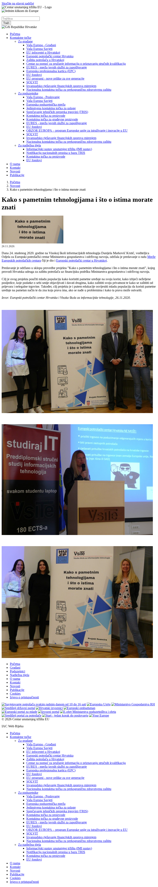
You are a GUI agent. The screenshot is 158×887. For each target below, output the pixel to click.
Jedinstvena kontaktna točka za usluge (51, 108)
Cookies (15, 693)
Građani (15, 667)
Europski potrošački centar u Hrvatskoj (81, 260)
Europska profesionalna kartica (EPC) (51, 71)
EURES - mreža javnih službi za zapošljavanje (56, 67)
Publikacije (17, 175)
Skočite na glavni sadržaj (18, 3)
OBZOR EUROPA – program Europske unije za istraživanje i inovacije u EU (77, 130)
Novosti (15, 171)
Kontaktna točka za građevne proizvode (52, 119)
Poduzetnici (17, 671)
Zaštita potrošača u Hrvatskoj (45, 60)
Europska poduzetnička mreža (45, 104)
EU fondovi (34, 75)
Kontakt (15, 167)
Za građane (25, 41)
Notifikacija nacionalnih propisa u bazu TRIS (55, 153)
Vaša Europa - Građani (41, 45)
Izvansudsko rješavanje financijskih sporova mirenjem (61, 86)
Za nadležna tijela (29, 145)
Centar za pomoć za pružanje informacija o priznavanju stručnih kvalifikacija (76, 63)
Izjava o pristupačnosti (24, 697)
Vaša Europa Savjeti (39, 49)
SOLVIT (32, 82)
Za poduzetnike (28, 93)
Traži (6, 23)
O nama (15, 164)
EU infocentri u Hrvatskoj (43, 52)
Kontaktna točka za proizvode (45, 115)
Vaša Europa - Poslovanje (43, 97)
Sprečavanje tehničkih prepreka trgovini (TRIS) (57, 112)
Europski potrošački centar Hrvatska (49, 56)
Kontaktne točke (20, 37)
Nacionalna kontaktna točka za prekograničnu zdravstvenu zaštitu (68, 89)
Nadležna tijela (19, 675)
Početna (15, 34)
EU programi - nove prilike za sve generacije (55, 78)
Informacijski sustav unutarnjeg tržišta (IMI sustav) (59, 149)
